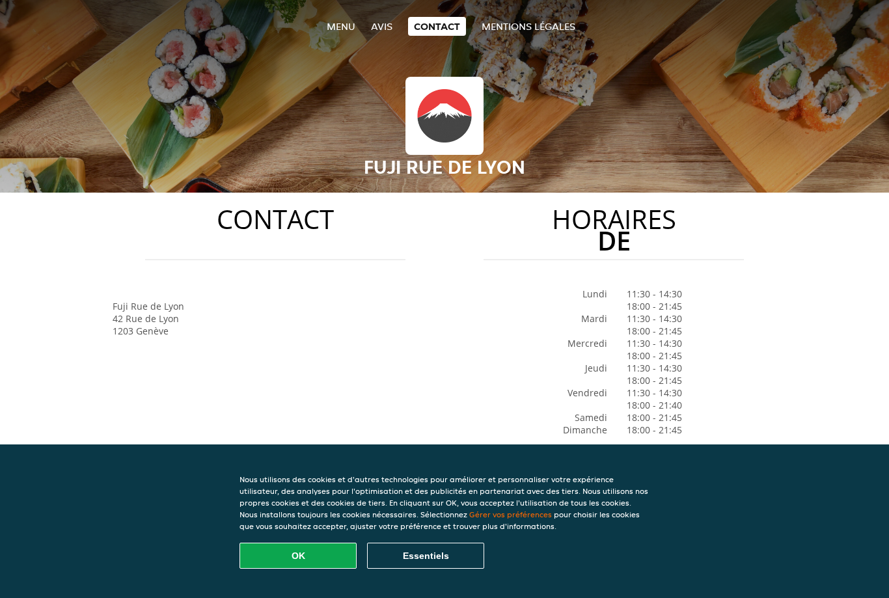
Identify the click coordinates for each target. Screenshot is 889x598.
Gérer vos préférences (510, 514)
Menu (341, 26)
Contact (437, 26)
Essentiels (426, 555)
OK (298, 555)
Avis (381, 26)
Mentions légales (528, 26)
